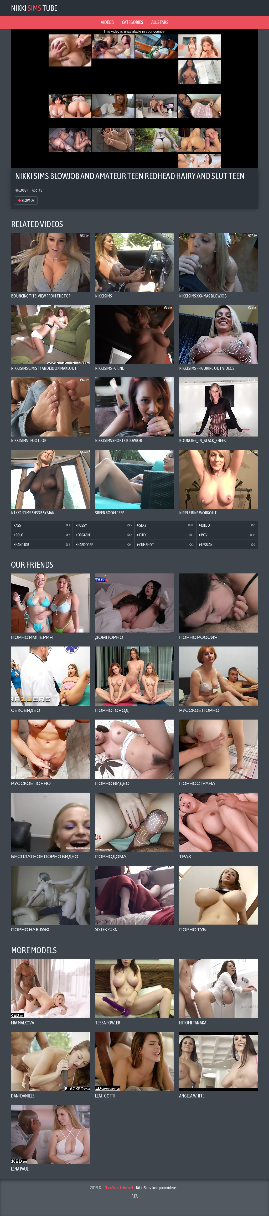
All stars (159, 22)
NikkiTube (34, 7)
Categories (132, 22)
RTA (134, 1196)
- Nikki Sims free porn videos (141, 1187)
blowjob (28, 200)
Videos (107, 22)
